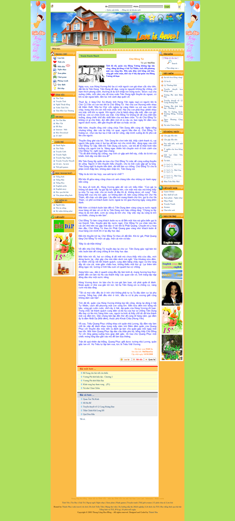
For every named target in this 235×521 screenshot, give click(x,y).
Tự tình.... (168, 161)
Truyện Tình (61, 101)
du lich (85, 507)
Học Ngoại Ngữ (63, 173)
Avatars (167, 207)
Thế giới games (62, 167)
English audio (61, 186)
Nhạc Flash (168, 201)
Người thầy (60, 205)
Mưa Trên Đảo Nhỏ (172, 181)
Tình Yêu (60, 95)
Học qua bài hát (62, 192)
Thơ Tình (59, 98)
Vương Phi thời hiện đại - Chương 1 (98, 377)
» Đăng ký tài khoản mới (131, 10)
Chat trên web (169, 210)
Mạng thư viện (111, 507)
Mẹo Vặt (59, 123)
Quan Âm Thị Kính (91, 399)
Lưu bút (170, 503)
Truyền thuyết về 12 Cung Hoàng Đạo (98, 407)
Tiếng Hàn (60, 180)
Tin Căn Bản (61, 120)
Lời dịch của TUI (152, 507)
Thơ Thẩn (60, 148)
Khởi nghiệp (139, 507)
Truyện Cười (61, 152)
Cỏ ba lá (167, 81)
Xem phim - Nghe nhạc (173, 198)
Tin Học (59, 117)
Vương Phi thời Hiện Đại (93, 380)
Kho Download (62, 133)
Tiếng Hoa (60, 183)
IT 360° (59, 136)
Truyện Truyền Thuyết (65, 161)
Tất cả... (83, 419)
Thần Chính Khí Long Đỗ (93, 410)
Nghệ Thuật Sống (63, 105)
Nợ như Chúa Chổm (91, 388)
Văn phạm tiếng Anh (64, 195)
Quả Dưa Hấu (89, 414)
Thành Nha (66, 507)
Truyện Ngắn (61, 155)
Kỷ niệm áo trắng (61, 201)
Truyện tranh (132, 503)
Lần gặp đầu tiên (170, 136)
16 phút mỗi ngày (129, 510)
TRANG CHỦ (61, 54)
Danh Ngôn (60, 145)
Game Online (169, 192)
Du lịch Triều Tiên (96, 507)
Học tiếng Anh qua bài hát (171, 507)
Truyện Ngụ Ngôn (63, 158)
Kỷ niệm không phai (64, 211)
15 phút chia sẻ (159, 503)
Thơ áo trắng (61, 208)
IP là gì (118, 510)
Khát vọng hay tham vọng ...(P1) (96, 384)
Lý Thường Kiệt (170, 85)
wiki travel (77, 507)
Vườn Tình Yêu (62, 108)
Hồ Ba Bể (87, 403)
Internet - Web (61, 130)
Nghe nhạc (100, 503)
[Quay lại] (150, 359)
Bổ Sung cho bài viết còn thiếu (95, 373)
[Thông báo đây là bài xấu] (138, 359)
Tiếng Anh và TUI (106, 510)
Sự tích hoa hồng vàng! (173, 77)
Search (174, 63)
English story (61, 189)
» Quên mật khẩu (112, 10)
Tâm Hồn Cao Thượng (65, 111)
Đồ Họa (59, 127)
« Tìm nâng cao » (172, 68)
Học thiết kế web (170, 195)
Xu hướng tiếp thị (126, 507)
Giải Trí (59, 142)
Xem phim (110, 503)
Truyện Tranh (169, 204)
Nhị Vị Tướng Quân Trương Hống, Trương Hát (173, 114)
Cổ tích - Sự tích (62, 164)
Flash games (121, 503)
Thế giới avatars (145, 503)
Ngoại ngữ (91, 503)
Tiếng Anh (60, 177)
